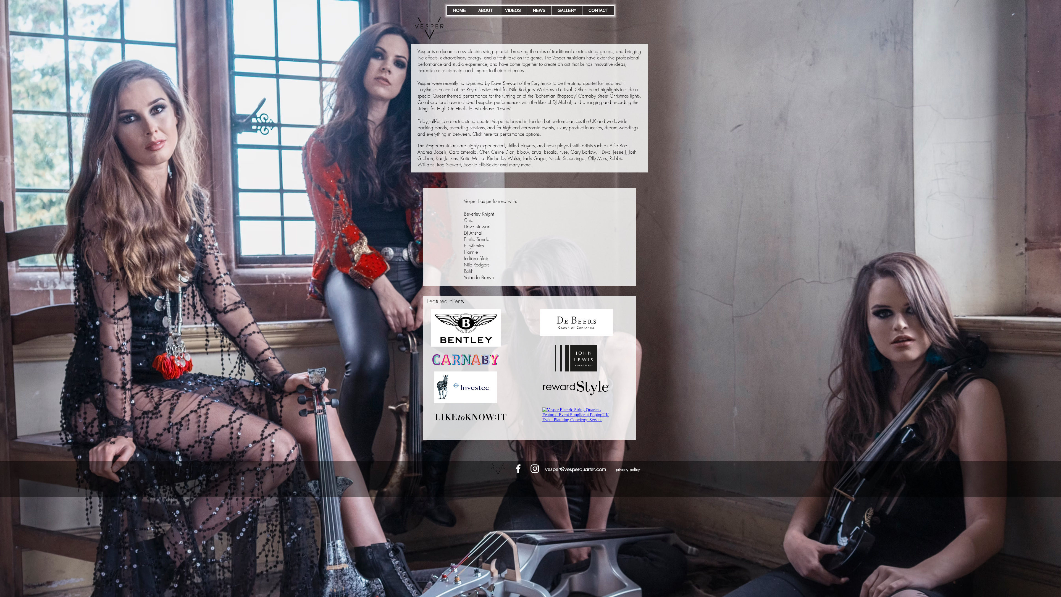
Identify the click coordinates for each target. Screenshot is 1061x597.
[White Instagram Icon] (534, 468)
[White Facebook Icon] (518, 468)
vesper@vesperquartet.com (575, 469)
